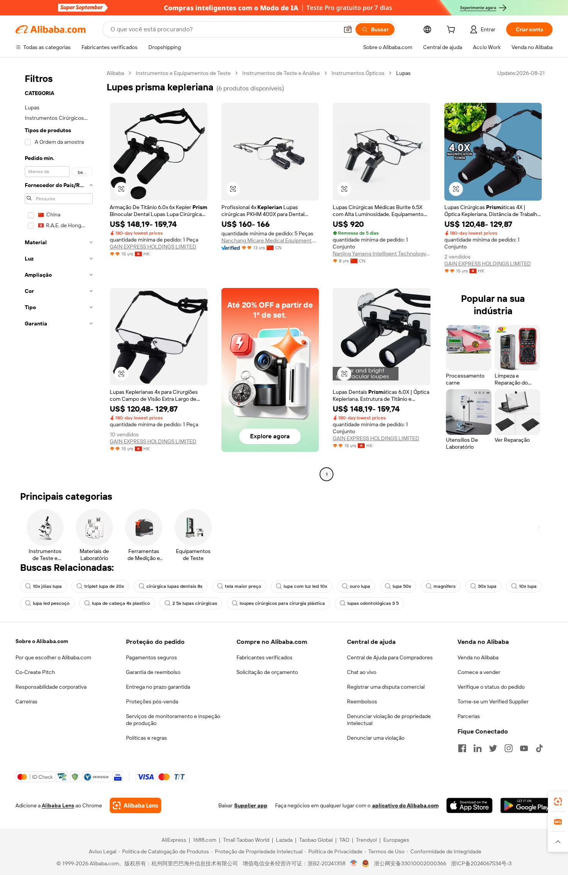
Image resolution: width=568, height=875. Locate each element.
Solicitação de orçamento (267, 672)
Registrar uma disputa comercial (386, 687)
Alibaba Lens (58, 805)
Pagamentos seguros (151, 657)
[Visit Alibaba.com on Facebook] (462, 748)
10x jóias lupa (47, 586)
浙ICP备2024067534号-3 (481, 863)
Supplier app (250, 805)
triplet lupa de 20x (104, 586)
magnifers (445, 586)
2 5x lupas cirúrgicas (194, 603)
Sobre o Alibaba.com (41, 641)
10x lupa (528, 586)
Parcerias (468, 716)
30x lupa (487, 586)
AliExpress (174, 840)
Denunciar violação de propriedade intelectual (389, 719)
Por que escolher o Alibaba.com (53, 657)
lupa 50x (402, 586)
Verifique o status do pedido (491, 687)
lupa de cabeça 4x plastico (121, 603)
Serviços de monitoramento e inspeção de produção (173, 719)
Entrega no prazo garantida (158, 687)
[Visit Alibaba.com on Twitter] (493, 748)
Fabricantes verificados (264, 657)
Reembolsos (362, 701)
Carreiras (26, 701)
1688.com (204, 840)
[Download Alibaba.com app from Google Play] (526, 805)
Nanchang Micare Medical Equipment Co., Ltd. (270, 240)
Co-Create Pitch (35, 672)
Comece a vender (478, 672)
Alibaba (115, 73)
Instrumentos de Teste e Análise (281, 73)
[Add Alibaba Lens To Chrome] (135, 805)
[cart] (452, 30)
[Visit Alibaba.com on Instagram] (508, 748)
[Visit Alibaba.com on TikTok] (539, 748)
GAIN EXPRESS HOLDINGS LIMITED (153, 246)
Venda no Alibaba (477, 657)
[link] (558, 802)
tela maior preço (243, 586)
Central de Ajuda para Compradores (390, 657)
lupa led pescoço (51, 603)
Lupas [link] (403, 73)
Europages (396, 840)
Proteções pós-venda (152, 701)
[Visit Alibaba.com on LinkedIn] (477, 748)
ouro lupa (360, 586)
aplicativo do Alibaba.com (405, 805)
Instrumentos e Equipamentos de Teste (183, 73)
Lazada (284, 840)
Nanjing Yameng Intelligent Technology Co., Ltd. (381, 253)
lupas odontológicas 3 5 (373, 603)
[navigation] (58, 274)
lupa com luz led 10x (305, 586)
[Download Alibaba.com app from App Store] (469, 805)
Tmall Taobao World (246, 840)
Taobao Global (316, 840)
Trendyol (366, 840)
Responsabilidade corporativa (51, 687)
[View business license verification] (353, 863)
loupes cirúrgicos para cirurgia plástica (282, 603)
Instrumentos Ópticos (358, 73)
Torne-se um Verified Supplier (493, 701)
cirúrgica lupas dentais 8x (174, 586)
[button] (347, 29)
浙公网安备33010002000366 (410, 863)
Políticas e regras (146, 738)
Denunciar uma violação (376, 738)
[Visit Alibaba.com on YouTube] (524, 748)
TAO (344, 840)
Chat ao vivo (361, 672)
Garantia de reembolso (153, 672)
